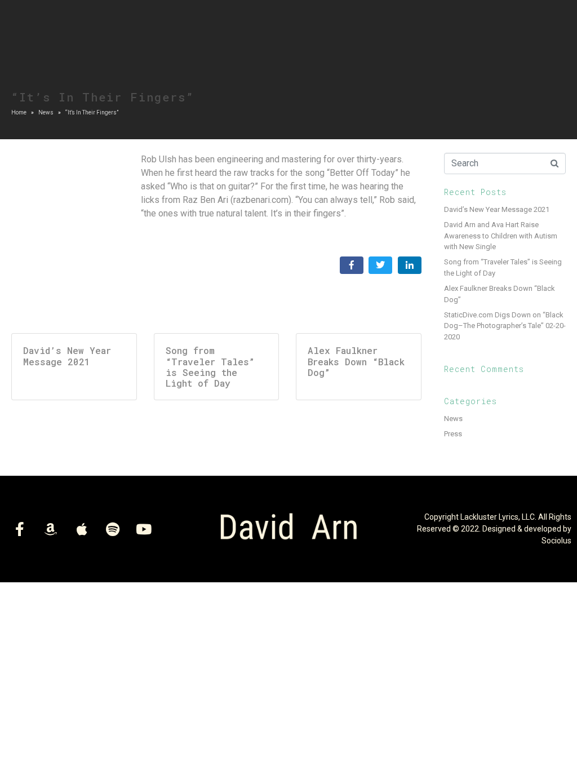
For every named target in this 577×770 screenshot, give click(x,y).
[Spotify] (113, 529)
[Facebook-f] (20, 529)
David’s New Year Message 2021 (496, 209)
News (453, 418)
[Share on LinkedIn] (409, 265)
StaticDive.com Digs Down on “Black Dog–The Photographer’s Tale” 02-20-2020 (505, 326)
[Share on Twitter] (380, 265)
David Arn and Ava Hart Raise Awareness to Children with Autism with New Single (500, 235)
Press (453, 434)
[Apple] (82, 529)
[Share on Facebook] (351, 265)
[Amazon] (51, 529)
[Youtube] (144, 529)
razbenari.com (260, 199)
